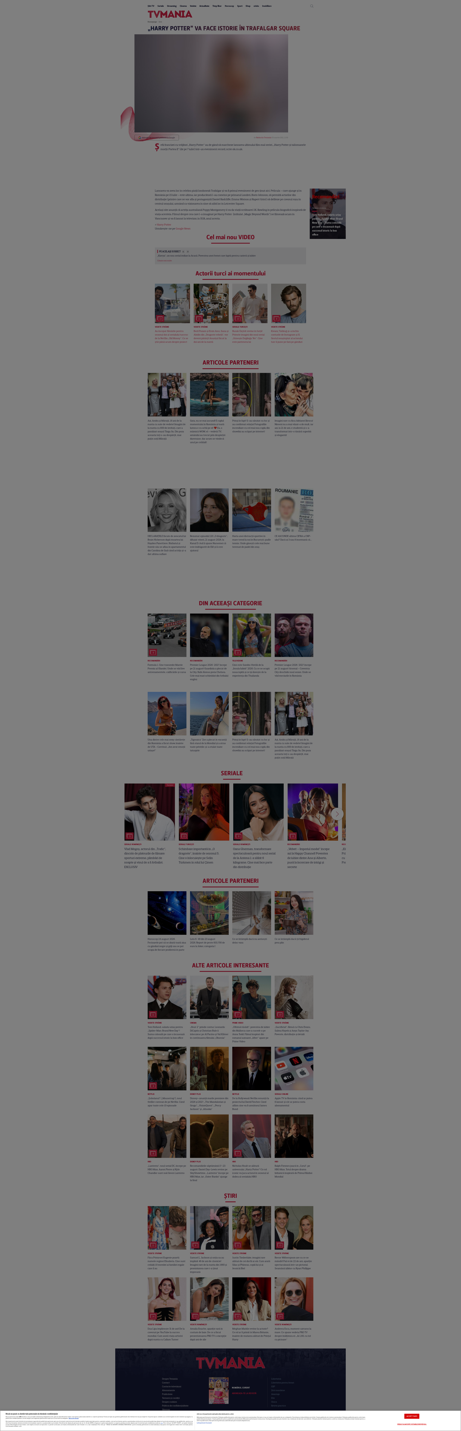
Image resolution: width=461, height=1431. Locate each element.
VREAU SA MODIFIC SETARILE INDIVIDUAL (412, 1424)
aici (162, 1423)
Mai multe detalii (74, 1418)
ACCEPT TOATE (411, 1416)
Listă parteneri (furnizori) (204, 1423)
